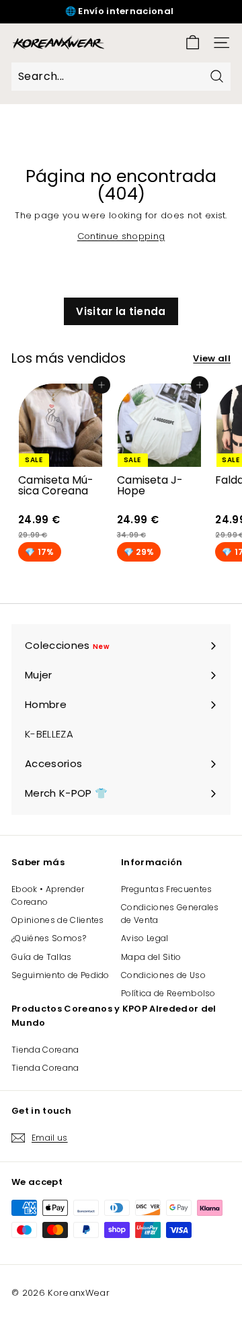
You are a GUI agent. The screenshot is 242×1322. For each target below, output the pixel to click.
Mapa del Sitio (151, 957)
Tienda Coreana (45, 1049)
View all (212, 358)
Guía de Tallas (41, 957)
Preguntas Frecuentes (166, 889)
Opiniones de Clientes (57, 920)
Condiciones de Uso (163, 975)
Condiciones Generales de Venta (170, 913)
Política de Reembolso (168, 993)
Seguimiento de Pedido (60, 975)
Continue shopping (121, 236)
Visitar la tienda (121, 311)
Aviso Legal (145, 938)
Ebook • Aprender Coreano (47, 895)
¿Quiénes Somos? (48, 938)
